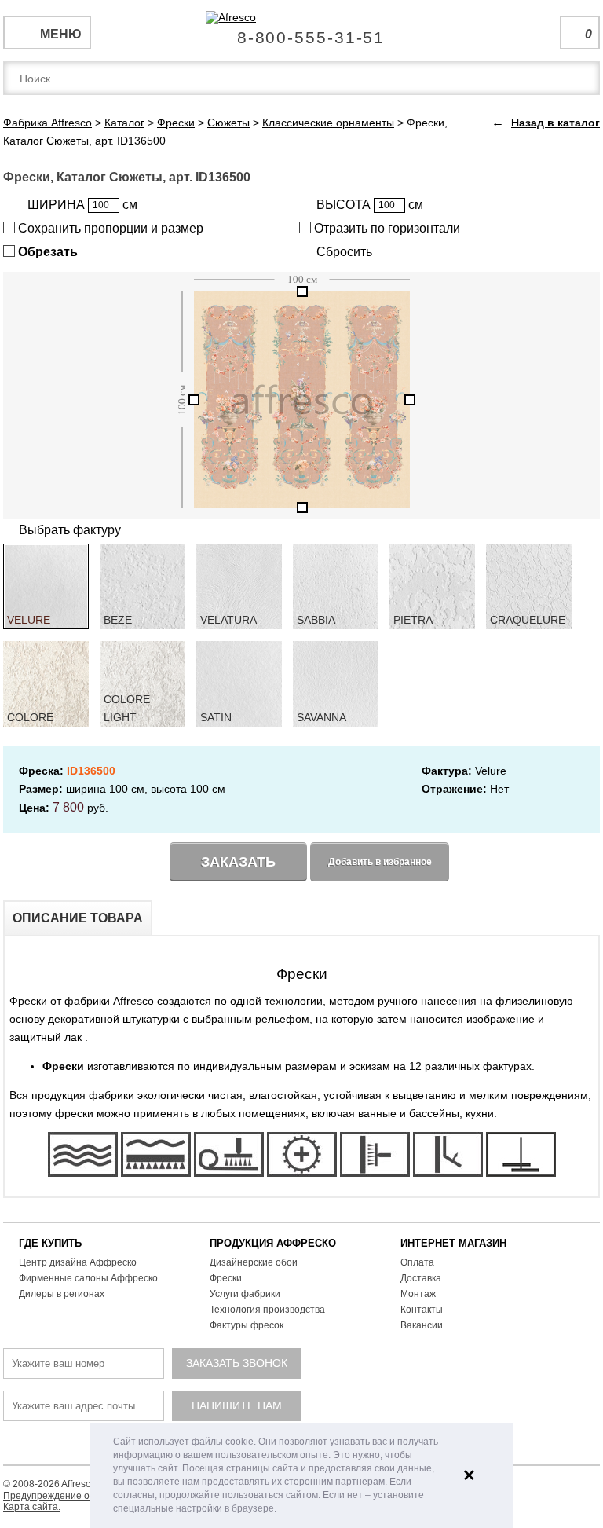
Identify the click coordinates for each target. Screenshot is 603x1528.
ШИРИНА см (82, 204)
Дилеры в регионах (61, 1293)
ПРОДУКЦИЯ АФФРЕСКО (273, 1243)
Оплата (417, 1262)
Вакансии (421, 1325)
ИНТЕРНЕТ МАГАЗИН (453, 1243)
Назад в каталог (555, 122)
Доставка (420, 1278)
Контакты (421, 1309)
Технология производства (267, 1309)
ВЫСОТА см (369, 204)
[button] (281, 1510)
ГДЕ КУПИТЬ (50, 1243)
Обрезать (46, 251)
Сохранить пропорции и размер (109, 228)
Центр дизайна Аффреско (78, 1262)
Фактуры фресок (246, 1325)
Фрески (226, 1278)
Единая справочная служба (302, 31)
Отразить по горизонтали (385, 228)
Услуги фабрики (245, 1293)
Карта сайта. (31, 1506)
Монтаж (418, 1293)
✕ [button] (469, 1475)
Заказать (238, 862)
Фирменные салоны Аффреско (88, 1278)
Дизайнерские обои (254, 1262)
